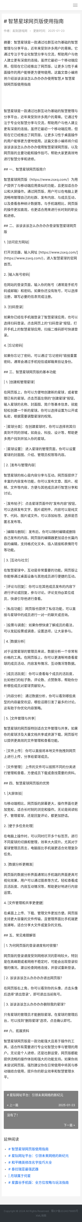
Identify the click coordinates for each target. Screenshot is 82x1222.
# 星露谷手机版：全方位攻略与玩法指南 (38, 1182)
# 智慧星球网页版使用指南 (28, 1149)
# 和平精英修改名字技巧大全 (30, 1162)
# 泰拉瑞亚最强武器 (23, 1169)
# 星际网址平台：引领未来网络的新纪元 (38, 1156)
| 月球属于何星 (19, 1176)
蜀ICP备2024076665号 (64, 1211)
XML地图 (41, 1215)
